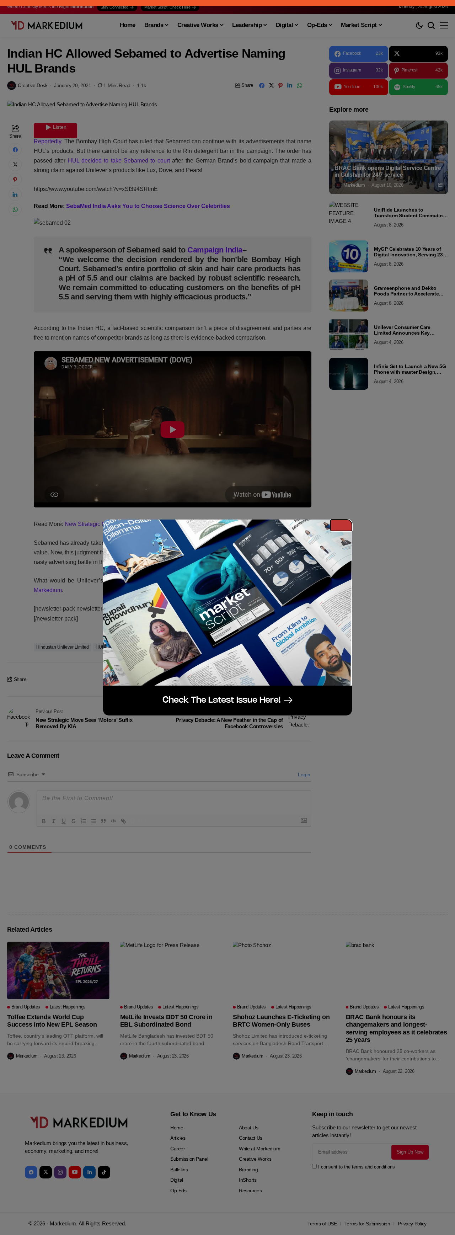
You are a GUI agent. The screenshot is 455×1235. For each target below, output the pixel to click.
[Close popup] (341, 525)
